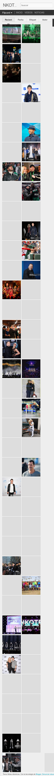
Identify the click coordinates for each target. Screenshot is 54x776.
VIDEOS (28, 12)
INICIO (19, 12)
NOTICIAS (39, 12)
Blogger (38, 774)
